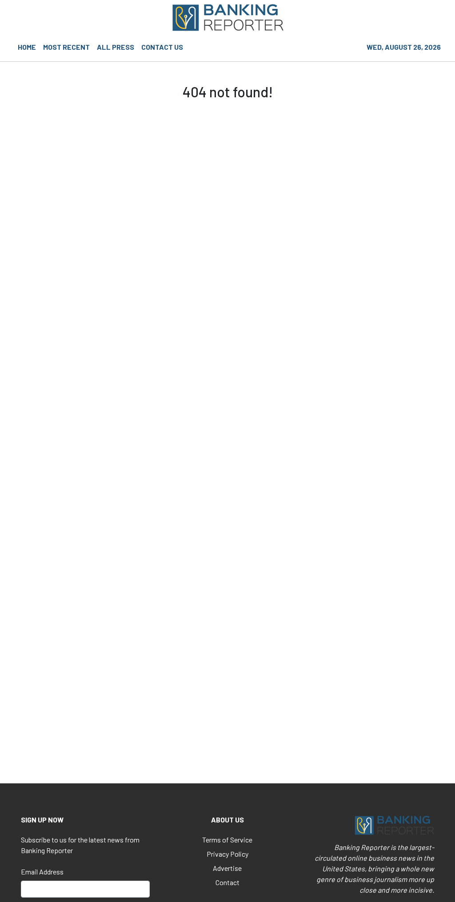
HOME (27, 47)
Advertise (227, 868)
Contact (227, 882)
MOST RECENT (66, 47)
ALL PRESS (115, 47)
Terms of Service (227, 839)
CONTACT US (162, 47)
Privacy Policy (227, 854)
